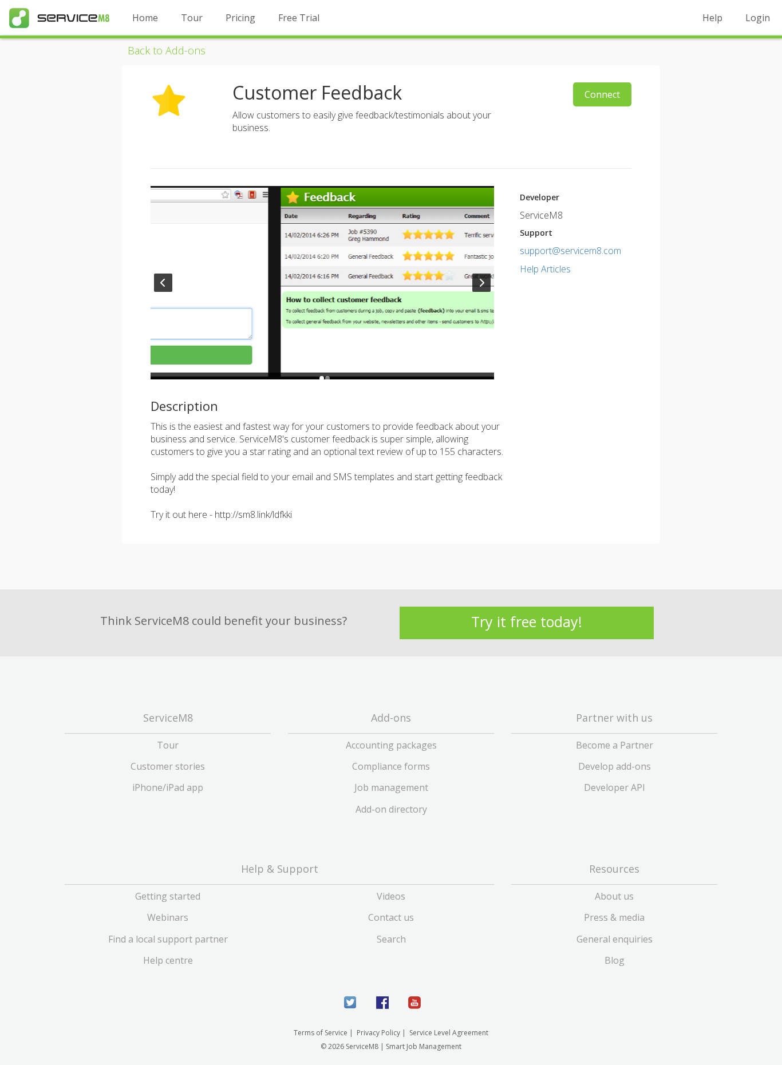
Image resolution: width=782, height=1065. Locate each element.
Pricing (240, 17)
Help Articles (545, 269)
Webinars (167, 917)
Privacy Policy (378, 1033)
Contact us (391, 917)
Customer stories (168, 766)
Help (712, 17)
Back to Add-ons (167, 50)
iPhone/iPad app (167, 787)
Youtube (414, 1002)
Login (757, 17)
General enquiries (614, 939)
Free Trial (298, 17)
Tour (192, 17)
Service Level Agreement (448, 1033)
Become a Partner (614, 745)
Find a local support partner (168, 939)
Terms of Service (320, 1033)
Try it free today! (526, 622)
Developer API (614, 787)
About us (614, 896)
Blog (615, 960)
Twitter (350, 1002)
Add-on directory (391, 809)
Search (391, 939)
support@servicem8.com (570, 250)
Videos (391, 896)
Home (145, 17)
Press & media (614, 917)
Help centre (168, 960)
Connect (602, 94)
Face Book (382, 1002)
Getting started (167, 896)
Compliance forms (391, 766)
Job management (391, 787)
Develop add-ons (614, 766)
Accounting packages (391, 745)
